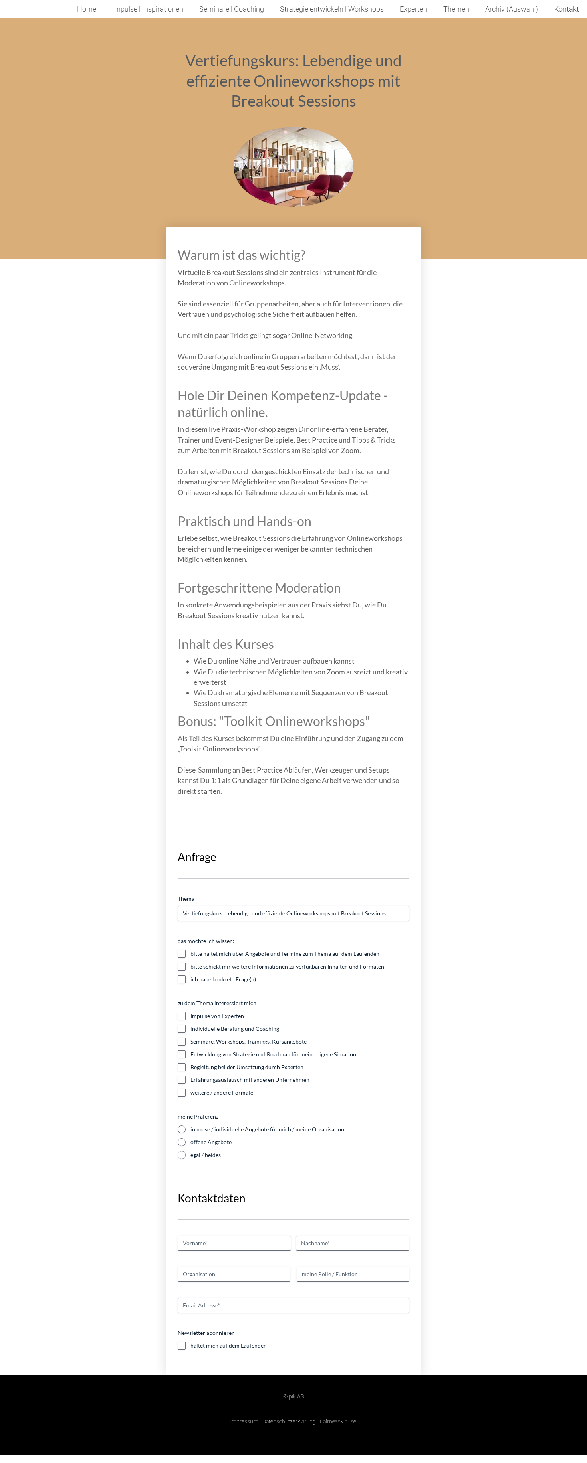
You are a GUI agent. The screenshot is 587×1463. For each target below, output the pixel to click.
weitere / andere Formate (221, 1092)
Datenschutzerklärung (289, 1421)
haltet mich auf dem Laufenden (228, 1345)
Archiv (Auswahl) (511, 9)
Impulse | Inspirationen (147, 9)
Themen (456, 9)
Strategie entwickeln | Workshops (332, 9)
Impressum (244, 1421)
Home (86, 9)
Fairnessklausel (338, 1421)
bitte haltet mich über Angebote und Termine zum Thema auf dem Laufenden (284, 953)
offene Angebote (211, 1142)
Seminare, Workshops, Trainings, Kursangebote (248, 1041)
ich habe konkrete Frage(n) (223, 979)
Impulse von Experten (217, 1015)
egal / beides (205, 1154)
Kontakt (566, 9)
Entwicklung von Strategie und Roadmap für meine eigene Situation (273, 1054)
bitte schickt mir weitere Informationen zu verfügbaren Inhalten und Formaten (287, 966)
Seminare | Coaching (231, 9)
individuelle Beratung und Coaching (234, 1028)
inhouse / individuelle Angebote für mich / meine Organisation (267, 1129)
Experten (413, 9)
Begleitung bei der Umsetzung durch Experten (246, 1067)
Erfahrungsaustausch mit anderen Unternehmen (249, 1079)
